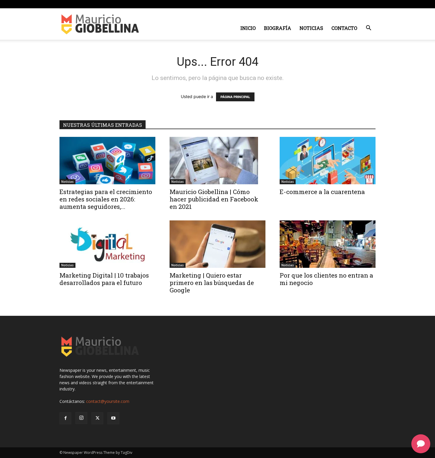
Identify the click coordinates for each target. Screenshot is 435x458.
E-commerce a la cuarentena (322, 192)
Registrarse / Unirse (122, 4)
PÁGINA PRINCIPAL (235, 97)
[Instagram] (351, 4)
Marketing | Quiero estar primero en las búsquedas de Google (212, 282)
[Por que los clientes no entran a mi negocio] (328, 244)
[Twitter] (361, 4)
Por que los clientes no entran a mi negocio (326, 279)
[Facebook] (341, 4)
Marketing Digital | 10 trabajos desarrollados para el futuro (104, 279)
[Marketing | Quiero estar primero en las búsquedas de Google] (217, 244)
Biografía (277, 28)
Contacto (344, 28)
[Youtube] (371, 4)
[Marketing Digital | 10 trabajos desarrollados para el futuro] (107, 244)
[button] (368, 28)
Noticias (311, 28)
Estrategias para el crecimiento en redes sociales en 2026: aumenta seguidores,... (105, 199)
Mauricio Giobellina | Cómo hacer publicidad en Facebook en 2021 (214, 199)
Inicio (248, 28)
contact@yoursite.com (107, 401)
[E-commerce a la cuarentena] (328, 160)
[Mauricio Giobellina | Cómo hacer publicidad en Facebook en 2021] (217, 160)
